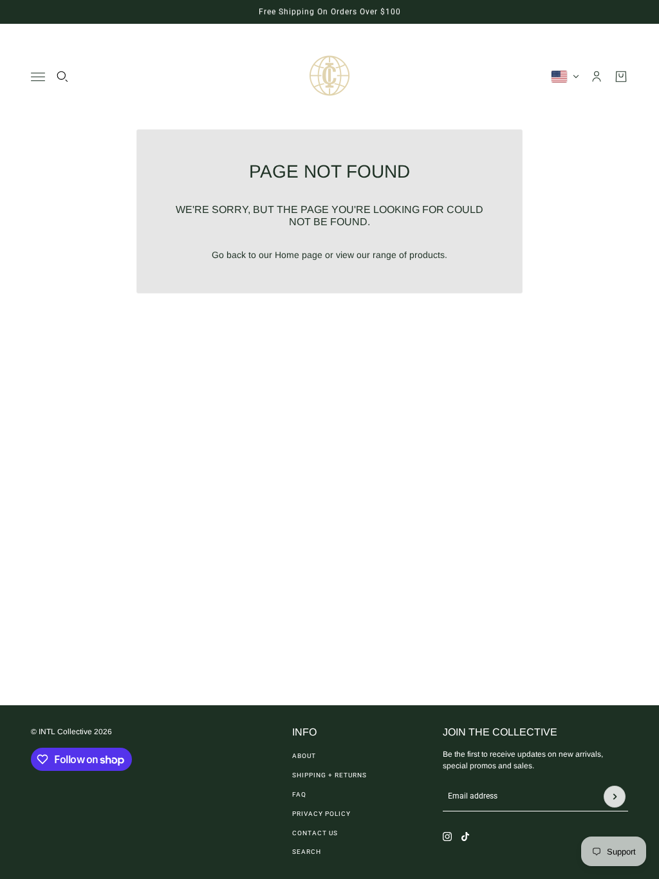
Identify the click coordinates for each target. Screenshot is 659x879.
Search (306, 851)
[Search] (62, 76)
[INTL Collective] (329, 76)
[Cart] (621, 76)
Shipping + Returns (329, 775)
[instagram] (447, 836)
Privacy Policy (321, 813)
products (427, 255)
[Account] (596, 76)
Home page (298, 255)
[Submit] (615, 797)
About (304, 755)
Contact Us (315, 833)
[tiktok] (465, 836)
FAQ (299, 794)
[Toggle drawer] (38, 77)
